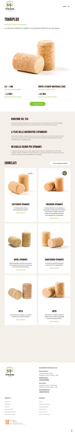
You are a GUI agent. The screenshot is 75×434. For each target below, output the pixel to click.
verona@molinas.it (44, 389)
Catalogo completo (10, 414)
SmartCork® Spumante (54, 259)
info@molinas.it (43, 377)
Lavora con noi (43, 412)
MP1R (21, 311)
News (40, 401)
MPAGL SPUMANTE (21, 259)
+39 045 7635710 (44, 392)
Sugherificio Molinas (45, 404)
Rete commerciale (44, 414)
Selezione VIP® (9, 409)
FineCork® (8, 401)
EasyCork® (8, 404)
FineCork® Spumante (54, 204)
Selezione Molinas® (10, 412)
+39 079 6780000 (44, 380)
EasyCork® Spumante (21, 204)
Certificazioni (42, 409)
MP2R (54, 311)
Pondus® (7, 407)
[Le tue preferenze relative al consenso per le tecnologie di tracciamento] (72, 431)
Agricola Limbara (43, 407)
